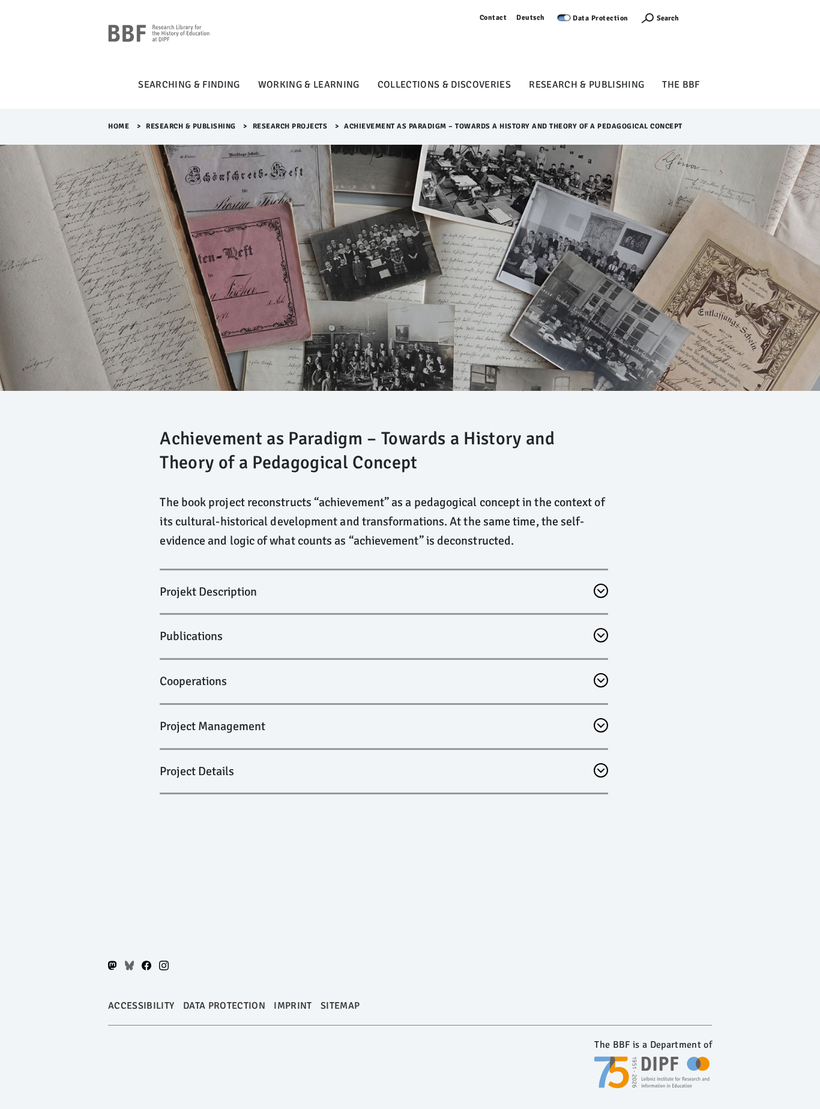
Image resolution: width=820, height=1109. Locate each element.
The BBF (680, 85)
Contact (493, 17)
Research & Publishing (586, 85)
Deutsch (530, 17)
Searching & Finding (189, 85)
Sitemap (340, 1006)
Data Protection (601, 18)
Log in (701, 17)
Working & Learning (309, 85)
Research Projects (290, 126)
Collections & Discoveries (444, 85)
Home (118, 126)
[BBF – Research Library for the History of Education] (159, 43)
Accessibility (141, 1006)
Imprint (293, 1006)
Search (668, 18)
